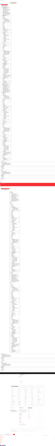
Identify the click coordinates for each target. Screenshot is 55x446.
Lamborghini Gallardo (15, 242)
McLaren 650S (5, 62)
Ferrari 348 (13, 230)
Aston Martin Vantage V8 (15, 208)
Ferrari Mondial (14, 223)
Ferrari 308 (5, 34)
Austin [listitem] (40, 414)
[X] (1, 445)
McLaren (4, 136)
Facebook (19, 424)
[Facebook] (0, 445)
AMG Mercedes (14, 252)
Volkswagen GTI (6, 82)
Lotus (12, 245)
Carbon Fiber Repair (4, 162)
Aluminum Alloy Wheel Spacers (15, 200)
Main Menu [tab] (9, 435)
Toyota (3, 80)
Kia (11, 238)
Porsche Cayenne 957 (6, 71)
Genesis (4, 45)
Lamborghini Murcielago (7, 52)
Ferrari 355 (5, 41)
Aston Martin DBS (6, 19)
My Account (1, 442)
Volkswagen (12, 270)
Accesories (3, 165)
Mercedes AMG (4, 63)
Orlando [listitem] (41, 412)
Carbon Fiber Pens (5, 10)
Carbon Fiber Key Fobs (14, 198)
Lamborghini (4, 50)
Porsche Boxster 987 (14, 260)
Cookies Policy (29, 416)
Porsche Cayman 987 (6, 146)
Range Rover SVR (6, 77)
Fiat (3, 42)
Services (2, 161)
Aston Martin (4, 18)
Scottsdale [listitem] (40, 417)
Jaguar (3, 48)
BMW (3, 24)
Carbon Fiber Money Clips (6, 11)
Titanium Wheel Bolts (14, 281)
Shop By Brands (4, 15)
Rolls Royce (4, 78)
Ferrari (3, 33)
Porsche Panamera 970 (15, 257)
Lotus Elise (5, 57)
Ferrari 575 (5, 37)
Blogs (2, 168)
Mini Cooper (4, 65)
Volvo (3, 83)
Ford (3, 43)
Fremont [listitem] (40, 426)
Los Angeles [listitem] (38, 409)
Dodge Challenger (6, 30)
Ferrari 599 (13, 225)
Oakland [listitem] (42, 426)
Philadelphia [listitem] (39, 416)
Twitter (21, 424)
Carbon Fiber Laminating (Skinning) (6, 164)
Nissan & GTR (12, 255)
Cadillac (4, 26)
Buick (3, 25)
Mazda (25, 399)
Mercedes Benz (4, 141)
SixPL (16, 431)
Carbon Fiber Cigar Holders (6, 12)
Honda (12, 235)
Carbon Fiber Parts (5, 8)
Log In (0, 444)
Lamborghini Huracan (6, 53)
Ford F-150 (5, 44)
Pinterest (22, 424)
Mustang (4, 66)
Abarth (3, 16)
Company (2, 166)
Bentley (4, 23)
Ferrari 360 (5, 40)
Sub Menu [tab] (27, 435)
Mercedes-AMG (39, 399)
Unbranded (4, 32)
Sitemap (28, 413)
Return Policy (29, 418)
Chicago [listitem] (42, 417)
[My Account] (27, 181)
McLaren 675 (13, 250)
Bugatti (12, 213)
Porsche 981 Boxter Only (7, 76)
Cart (0, 443)
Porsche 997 (5, 73)
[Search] (25, 1)
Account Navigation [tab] (45, 435)
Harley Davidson (5, 46)
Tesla (3, 79)
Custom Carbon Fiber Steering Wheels (6, 364)
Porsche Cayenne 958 (6, 70)
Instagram (23, 424)
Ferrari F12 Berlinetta (6, 35)
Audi (11, 210)
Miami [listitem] (39, 412)
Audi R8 (4, 99)
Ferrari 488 (5, 38)
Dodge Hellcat (14, 220)
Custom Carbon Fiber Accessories (6, 163)
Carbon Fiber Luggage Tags (6, 7)
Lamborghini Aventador (7, 51)
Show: (19, 375)
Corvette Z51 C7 (5, 29)
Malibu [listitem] (39, 420)
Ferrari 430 (5, 116)
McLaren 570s (5, 60)
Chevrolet (4, 104)
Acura (12, 205)
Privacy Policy (29, 415)
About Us (3, 167)
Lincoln (4, 56)
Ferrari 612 (5, 36)
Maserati (12, 247)
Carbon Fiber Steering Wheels (6, 13)
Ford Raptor (5, 121)
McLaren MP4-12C (6, 61)
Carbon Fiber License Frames (14, 276)
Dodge (12, 218)
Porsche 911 (5, 68)
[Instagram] (3, 445)
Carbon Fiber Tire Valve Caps (6, 86)
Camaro (12, 215)
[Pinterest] (2, 445)
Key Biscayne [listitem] (40, 422)
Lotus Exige (5, 58)
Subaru (12, 267)
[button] (19, 376)
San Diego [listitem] (41, 409)
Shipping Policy (29, 417)
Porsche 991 (13, 262)
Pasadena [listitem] (39, 425)
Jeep (11, 237)
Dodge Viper (5, 31)
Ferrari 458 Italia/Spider (6, 39)
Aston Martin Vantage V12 (7, 21)
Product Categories (11, 192)
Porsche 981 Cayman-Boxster (7, 75)
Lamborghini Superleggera (15, 240)
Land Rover (4, 131)
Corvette (4, 28)
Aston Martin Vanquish (6, 20)
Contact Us (3, 360)
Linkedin (25, 424)
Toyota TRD (5, 81)
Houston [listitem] (38, 414)
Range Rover (12, 265)
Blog (28, 412)
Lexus (3, 55)
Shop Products (29, 410)
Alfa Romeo (4, 94)
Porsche (4, 67)
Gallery (2, 169)
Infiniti (3, 47)
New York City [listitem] (40, 415)
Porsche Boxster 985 (6, 72)
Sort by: (20, 374)
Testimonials (1, 439)
